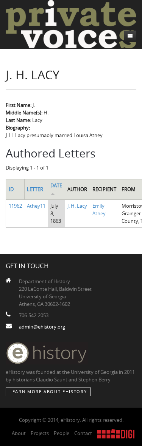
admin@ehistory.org (42, 326)
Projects (40, 433)
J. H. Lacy (77, 205)
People (61, 433)
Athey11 (36, 205)
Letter (35, 189)
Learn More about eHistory (48, 391)
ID (11, 189)
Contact (83, 433)
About (19, 433)
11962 (15, 205)
